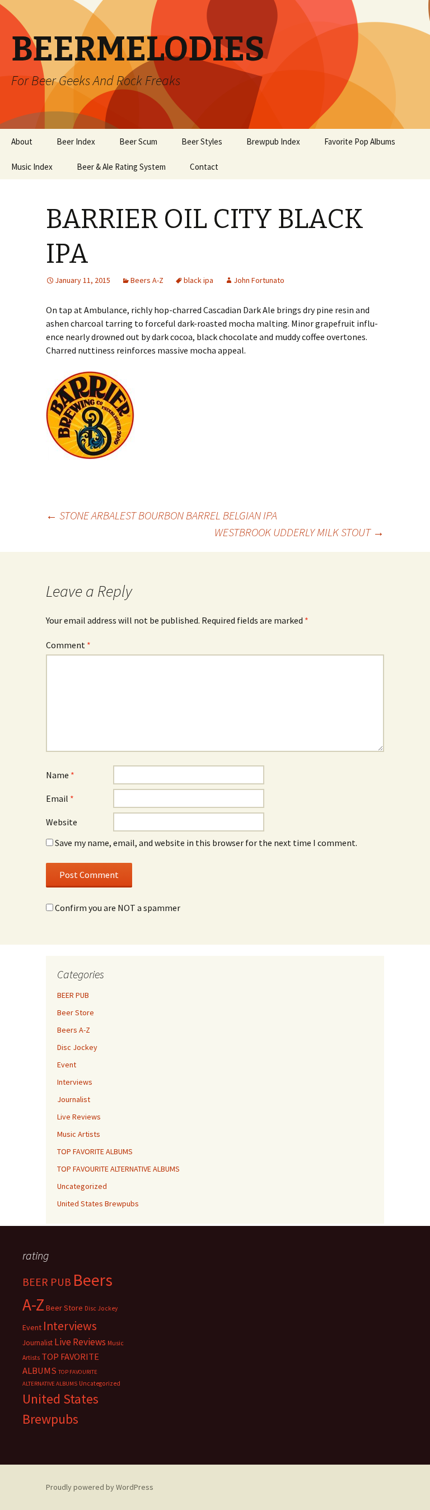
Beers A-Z (146, 280)
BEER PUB (73, 995)
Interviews (74, 1082)
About (21, 141)
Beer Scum (138, 141)
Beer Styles (201, 141)
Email (60, 798)
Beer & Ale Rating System (121, 166)
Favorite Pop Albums (359, 141)
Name (60, 774)
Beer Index (76, 141)
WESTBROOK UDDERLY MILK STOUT (299, 532)
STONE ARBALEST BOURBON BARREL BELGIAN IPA (161, 515)
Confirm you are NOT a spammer (116, 907)
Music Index (32, 166)
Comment (68, 645)
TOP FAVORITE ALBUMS (95, 1151)
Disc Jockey (77, 1047)
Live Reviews (79, 1117)
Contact (204, 166)
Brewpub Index (273, 141)
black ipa (198, 280)
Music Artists (78, 1134)
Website (61, 822)
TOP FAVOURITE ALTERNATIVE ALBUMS (118, 1169)
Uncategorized (82, 1186)
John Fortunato (258, 280)
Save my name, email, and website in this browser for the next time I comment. (206, 842)
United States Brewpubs (98, 1203)
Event (66, 1065)
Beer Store (75, 1012)
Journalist (73, 1099)
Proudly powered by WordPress (99, 1487)
